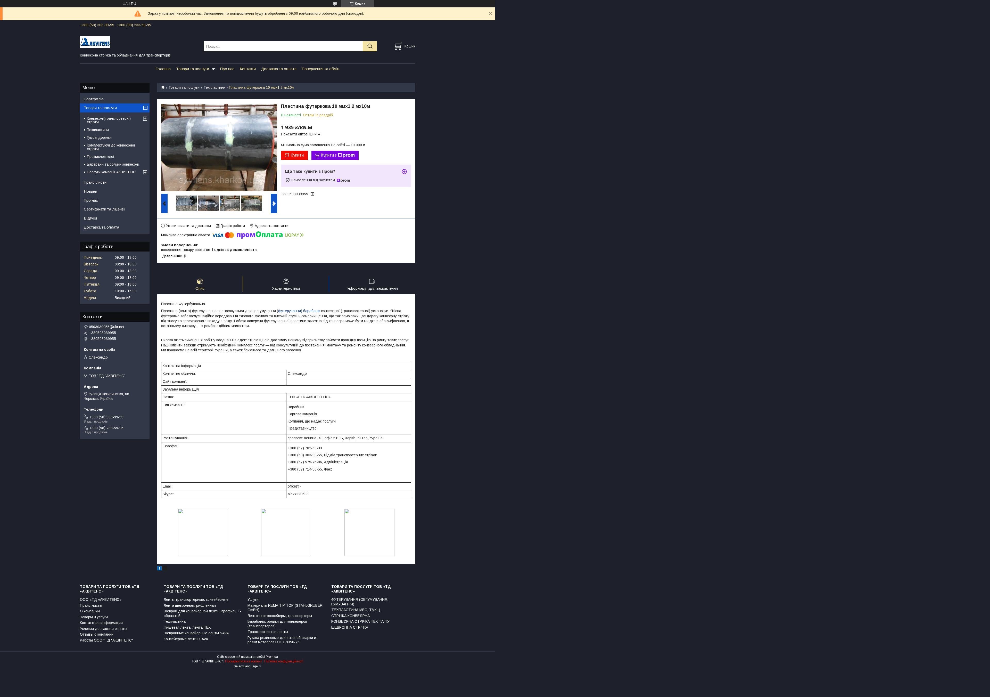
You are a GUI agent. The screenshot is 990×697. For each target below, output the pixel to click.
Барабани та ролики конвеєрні (113, 164)
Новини (90, 191)
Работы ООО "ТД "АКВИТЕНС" (106, 640)
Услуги (253, 599)
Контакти (248, 69)
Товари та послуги (192, 69)
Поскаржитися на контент (243, 661)
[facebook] (159, 569)
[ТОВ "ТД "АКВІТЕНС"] (138, 41)
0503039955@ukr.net (106, 327)
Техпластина (175, 621)
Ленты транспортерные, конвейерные (196, 599)
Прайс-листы (91, 605)
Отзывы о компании (96, 634)
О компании (90, 611)
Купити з (329, 155)
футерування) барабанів (299, 311)
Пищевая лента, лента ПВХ (187, 627)
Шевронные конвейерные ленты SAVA (196, 633)
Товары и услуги (94, 617)
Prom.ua (272, 657)
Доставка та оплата (278, 69)
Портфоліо (94, 99)
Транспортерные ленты (268, 632)
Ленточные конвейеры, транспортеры (280, 616)
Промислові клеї (100, 157)
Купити (297, 155)
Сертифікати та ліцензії (104, 209)
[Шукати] (370, 46)
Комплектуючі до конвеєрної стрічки (111, 147)
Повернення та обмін (320, 69)
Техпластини (214, 87)
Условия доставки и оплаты (103, 629)
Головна (163, 69)
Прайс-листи (95, 182)
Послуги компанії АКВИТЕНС (111, 172)
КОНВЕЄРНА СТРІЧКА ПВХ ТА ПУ (360, 621)
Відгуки (90, 218)
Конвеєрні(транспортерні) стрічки (109, 120)
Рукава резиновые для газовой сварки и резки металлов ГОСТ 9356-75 (282, 640)
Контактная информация (101, 623)
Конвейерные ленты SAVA (186, 639)
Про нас (227, 69)
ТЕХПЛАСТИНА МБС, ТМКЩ (355, 610)
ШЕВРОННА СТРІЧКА (349, 627)
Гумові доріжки (99, 137)
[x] (165, 569)
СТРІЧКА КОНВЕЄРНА (350, 616)
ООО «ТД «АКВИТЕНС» (100, 599)
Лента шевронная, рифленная (190, 605)
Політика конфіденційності (283, 661)
